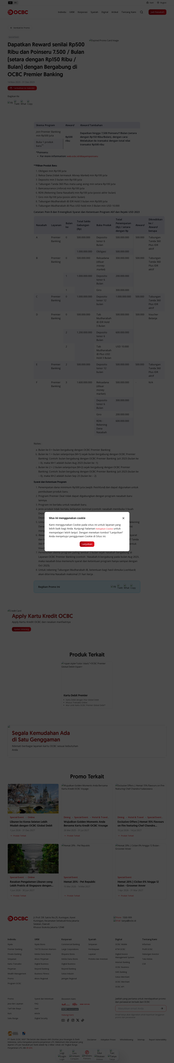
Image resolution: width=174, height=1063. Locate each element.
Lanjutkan (87, 544)
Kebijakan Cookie (104, 528)
